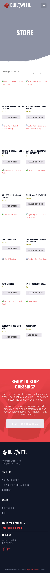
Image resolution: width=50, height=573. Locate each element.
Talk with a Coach (12, 527)
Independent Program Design (15, 485)
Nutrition (6, 489)
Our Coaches (8, 508)
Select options (11, 117)
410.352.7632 (7, 543)
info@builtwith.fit (9, 540)
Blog (4, 513)
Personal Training (10, 480)
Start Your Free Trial (25, 423)
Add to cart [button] (34, 335)
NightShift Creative (33, 570)
